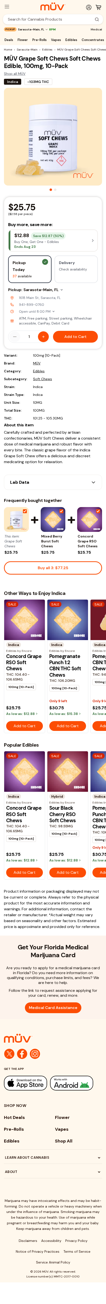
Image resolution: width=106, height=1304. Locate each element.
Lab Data (19, 482)
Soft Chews (42, 379)
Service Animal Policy (53, 1262)
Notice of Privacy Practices (37, 1251)
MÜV (36, 363)
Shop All (63, 1141)
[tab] (51, 189)
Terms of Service (76, 1251)
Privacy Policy (76, 1240)
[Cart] (98, 7)
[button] (53, 240)
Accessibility (51, 1240)
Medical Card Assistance (53, 1007)
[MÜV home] (53, 6)
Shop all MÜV (14, 73)
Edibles (71, 40)
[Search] (97, 19)
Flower (23, 40)
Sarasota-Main (27, 50)
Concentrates (93, 40)
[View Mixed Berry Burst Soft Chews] (53, 519)
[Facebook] (22, 1054)
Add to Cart (75, 336)
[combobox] (50, 19)
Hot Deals (14, 1117)
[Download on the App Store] (25, 1083)
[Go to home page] (53, 1038)
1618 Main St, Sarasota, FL (40, 298)
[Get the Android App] (71, 1083)
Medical (96, 29)
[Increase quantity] (43, 336)
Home (8, 50)
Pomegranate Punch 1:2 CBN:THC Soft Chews (65, 665)
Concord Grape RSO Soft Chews (88, 541)
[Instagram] (35, 1054)
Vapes (56, 40)
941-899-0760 (31, 304)
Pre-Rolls (39, 40)
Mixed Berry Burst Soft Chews (51, 541)
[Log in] (88, 7)
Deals (8, 40)
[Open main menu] (7, 7)
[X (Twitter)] (9, 1054)
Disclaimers (28, 1240)
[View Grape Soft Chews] (16, 519)
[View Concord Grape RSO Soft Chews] (89, 519)
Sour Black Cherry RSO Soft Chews (62, 814)
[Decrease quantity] (14, 336)
